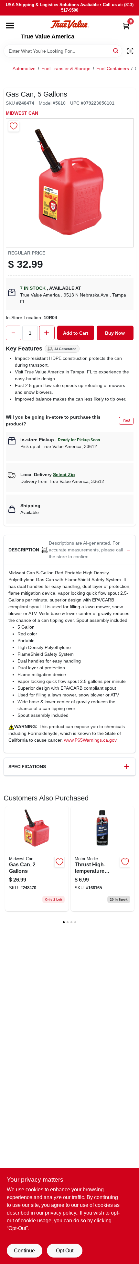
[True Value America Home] (69, 24)
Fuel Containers (112, 68)
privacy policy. (61, 1213)
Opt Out (64, 1250)
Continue (24, 1250)
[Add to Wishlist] (13, 126)
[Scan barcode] (130, 51)
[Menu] (10, 25)
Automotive (24, 68)
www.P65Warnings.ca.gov (90, 740)
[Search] (116, 50)
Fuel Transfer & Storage (66, 68)
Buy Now (115, 333)
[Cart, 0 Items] (126, 26)
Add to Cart (75, 333)
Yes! (126, 420)
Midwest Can (22, 113)
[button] (69, 550)
